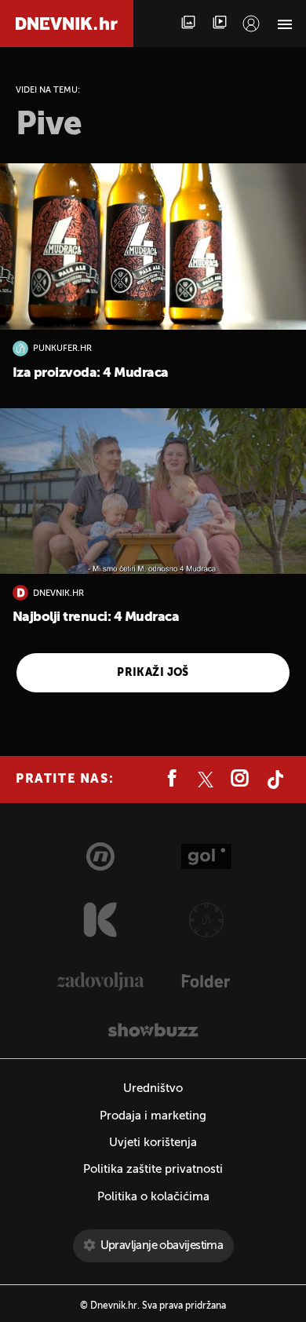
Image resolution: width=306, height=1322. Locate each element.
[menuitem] (251, 23)
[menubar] (251, 23)
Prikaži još (153, 672)
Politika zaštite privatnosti (153, 1169)
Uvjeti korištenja (153, 1143)
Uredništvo (153, 1088)
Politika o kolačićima (153, 1197)
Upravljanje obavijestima (162, 1245)
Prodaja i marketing (153, 1116)
